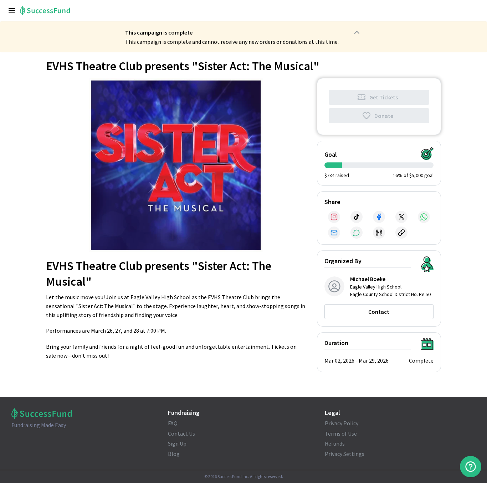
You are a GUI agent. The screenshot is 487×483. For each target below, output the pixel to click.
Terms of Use (341, 433)
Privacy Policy (341, 423)
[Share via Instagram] (334, 217)
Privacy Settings (344, 453)
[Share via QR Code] (379, 233)
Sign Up (177, 443)
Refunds (335, 443)
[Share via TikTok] (356, 217)
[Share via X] (401, 217)
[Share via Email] (334, 233)
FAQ (173, 423)
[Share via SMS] (356, 233)
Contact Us (181, 433)
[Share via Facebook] (379, 217)
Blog (174, 453)
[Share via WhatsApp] (424, 217)
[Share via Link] (401, 233)
